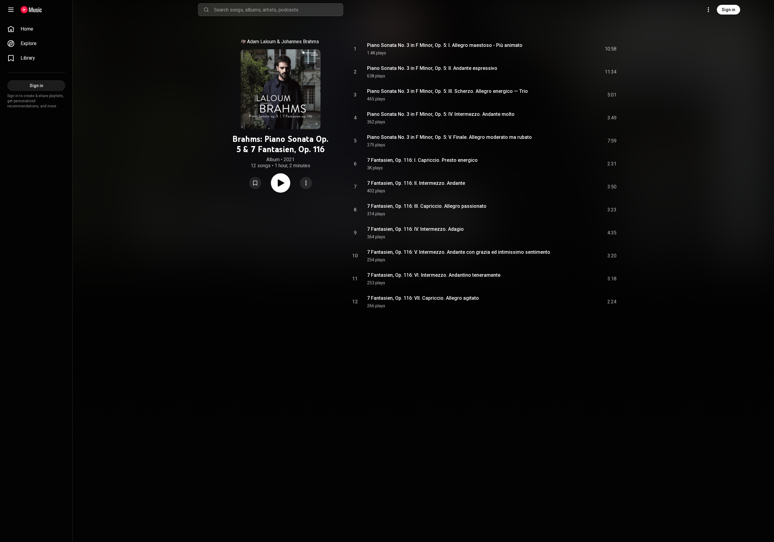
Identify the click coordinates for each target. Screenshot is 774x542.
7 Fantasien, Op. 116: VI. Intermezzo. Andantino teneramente (433, 275)
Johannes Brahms (300, 41)
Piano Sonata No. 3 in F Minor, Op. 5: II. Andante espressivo (432, 68)
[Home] (31, 9)
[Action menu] (306, 183)
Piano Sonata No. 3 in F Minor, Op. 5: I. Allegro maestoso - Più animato (444, 45)
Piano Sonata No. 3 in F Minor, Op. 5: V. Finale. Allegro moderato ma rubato (449, 137)
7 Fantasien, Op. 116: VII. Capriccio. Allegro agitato (423, 298)
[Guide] (11, 9)
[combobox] (278, 10)
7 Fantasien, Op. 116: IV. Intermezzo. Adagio (415, 229)
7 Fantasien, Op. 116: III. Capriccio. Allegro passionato (426, 206)
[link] (36, 29)
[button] (255, 183)
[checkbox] (612, 49)
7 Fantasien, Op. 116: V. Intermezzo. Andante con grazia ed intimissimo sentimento (458, 252)
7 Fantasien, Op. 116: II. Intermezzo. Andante (416, 183)
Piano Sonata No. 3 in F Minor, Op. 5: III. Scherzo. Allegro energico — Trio (447, 91)
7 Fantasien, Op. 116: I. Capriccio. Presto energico (422, 160)
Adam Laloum (261, 41)
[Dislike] (577, 49)
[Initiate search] (206, 10)
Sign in (728, 9)
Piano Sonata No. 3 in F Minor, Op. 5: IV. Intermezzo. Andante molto (441, 114)
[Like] (566, 49)
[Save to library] (255, 183)
